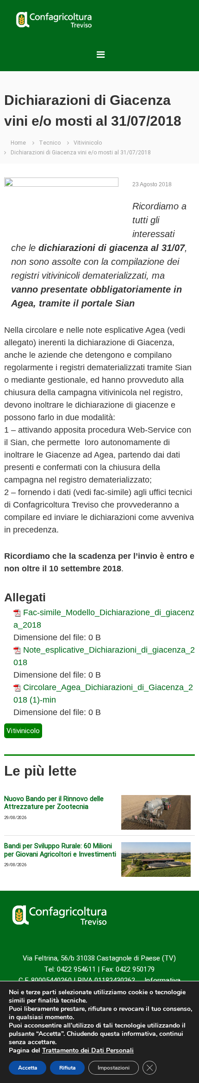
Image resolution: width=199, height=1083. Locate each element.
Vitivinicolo (88, 143)
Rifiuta (67, 1067)
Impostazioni (114, 1067)
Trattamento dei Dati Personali (88, 1050)
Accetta (27, 1067)
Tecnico (50, 143)
